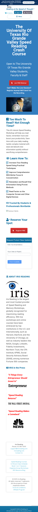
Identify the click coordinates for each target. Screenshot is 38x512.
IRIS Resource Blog (19, 470)
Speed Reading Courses (19, 462)
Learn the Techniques (28, 2)
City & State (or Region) (14, 251)
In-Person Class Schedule (19, 464)
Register (28, 12)
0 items (10, 13)
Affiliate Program (19, 490)
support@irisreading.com (19, 449)
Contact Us (19, 453)
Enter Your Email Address (15, 244)
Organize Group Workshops (19, 468)
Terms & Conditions (19, 488)
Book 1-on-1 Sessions (19, 466)
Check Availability (14, 262)
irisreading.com (19, 451)
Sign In (18, 12)
